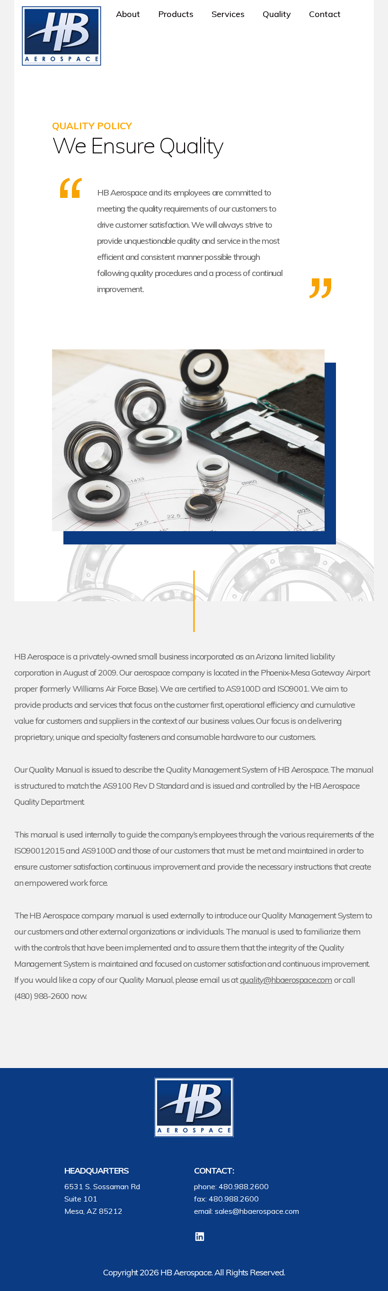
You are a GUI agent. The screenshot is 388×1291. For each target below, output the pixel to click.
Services (228, 14)
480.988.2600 (244, 1186)
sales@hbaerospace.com (257, 1211)
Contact (325, 14)
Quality (277, 14)
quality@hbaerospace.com (286, 979)
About (128, 14)
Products (176, 14)
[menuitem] (130, 14)
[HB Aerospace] (61, 36)
